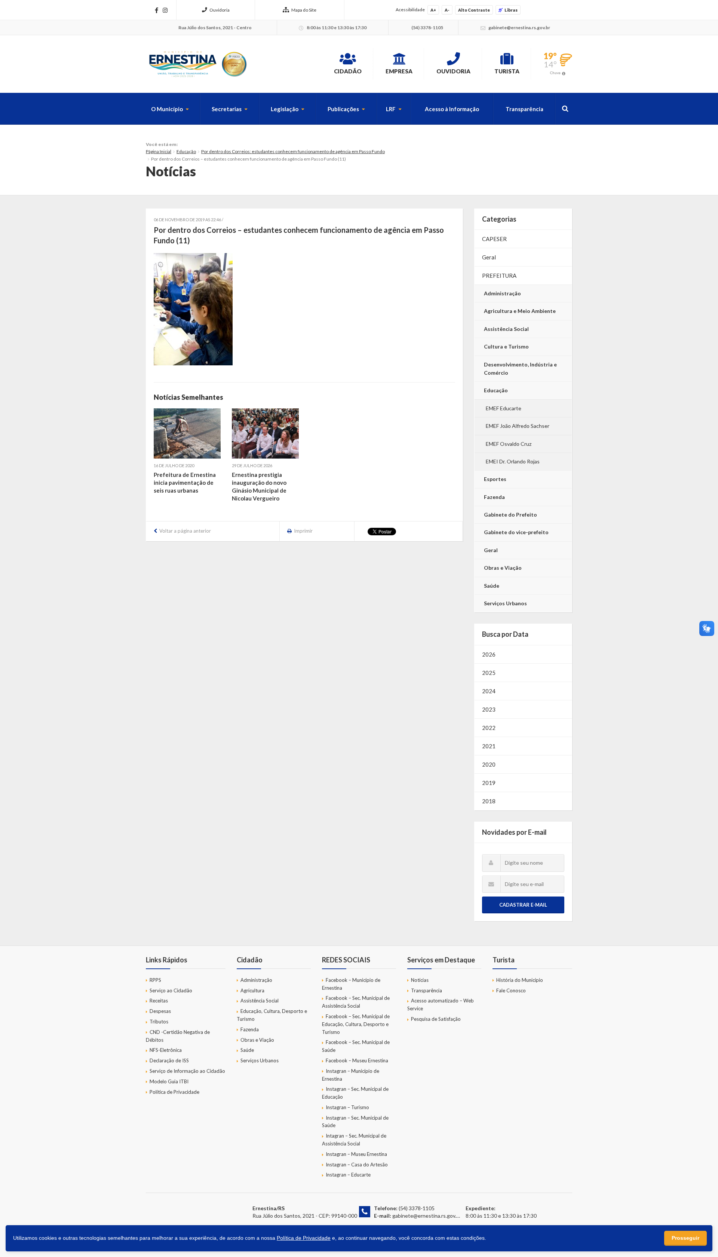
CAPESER (494, 238)
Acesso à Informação (452, 109)
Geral (489, 257)
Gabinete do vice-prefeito (516, 532)
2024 (488, 691)
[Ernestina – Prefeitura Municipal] (197, 64)
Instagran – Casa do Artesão (357, 1165)
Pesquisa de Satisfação (436, 1019)
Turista (506, 71)
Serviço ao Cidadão (171, 990)
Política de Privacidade (174, 1092)
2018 (488, 801)
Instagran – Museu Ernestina (356, 1154)
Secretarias (227, 109)
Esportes (495, 479)
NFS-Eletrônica (166, 1050)
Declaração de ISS (169, 1060)
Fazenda (494, 497)
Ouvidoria (219, 10)
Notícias (420, 980)
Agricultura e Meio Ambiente (520, 311)
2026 (488, 654)
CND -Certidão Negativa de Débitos (178, 1036)
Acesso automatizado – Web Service (440, 1004)
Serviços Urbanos (505, 603)
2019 (488, 782)
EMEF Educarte (503, 408)
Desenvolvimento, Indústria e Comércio (520, 368)
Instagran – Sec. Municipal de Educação (355, 1093)
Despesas (160, 1011)
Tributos (159, 1022)
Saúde (491, 585)
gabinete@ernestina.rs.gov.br (426, 1215)
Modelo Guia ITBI (169, 1081)
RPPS (155, 980)
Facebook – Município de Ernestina (351, 984)
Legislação (284, 109)
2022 (488, 727)
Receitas (159, 1001)
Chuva (555, 72)
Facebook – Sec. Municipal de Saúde (356, 1046)
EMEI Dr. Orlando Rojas (513, 461)
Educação (186, 151)
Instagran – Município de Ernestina (350, 1075)
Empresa (399, 71)
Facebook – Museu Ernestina (357, 1060)
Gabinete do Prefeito (510, 514)
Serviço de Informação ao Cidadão (187, 1071)
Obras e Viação (503, 567)
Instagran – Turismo (347, 1107)
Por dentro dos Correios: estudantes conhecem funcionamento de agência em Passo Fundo (293, 151)
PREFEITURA (499, 275)
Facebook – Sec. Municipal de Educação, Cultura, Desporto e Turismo (356, 1024)
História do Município (519, 980)
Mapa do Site (303, 10)
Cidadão (348, 71)
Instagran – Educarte (348, 1175)
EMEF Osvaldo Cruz (508, 444)
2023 (488, 709)
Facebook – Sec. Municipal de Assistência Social (356, 1002)
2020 (488, 764)
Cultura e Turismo (506, 346)
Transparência (524, 109)
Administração (502, 293)
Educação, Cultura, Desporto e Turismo (272, 1015)
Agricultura (252, 990)
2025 (488, 672)
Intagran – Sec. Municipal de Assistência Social (354, 1140)
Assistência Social (506, 329)
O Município (167, 109)
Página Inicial (158, 151)
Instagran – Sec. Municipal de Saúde (355, 1122)
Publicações (343, 109)
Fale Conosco (511, 990)
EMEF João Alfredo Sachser (517, 426)
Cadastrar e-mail (523, 905)
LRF (391, 109)
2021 (488, 746)
